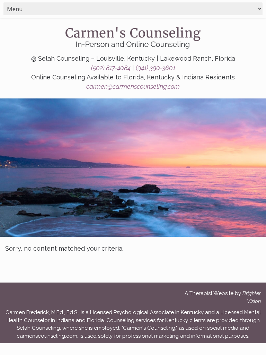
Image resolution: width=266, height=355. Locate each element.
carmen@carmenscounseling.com (133, 86)
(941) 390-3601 (155, 67)
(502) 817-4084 (111, 67)
